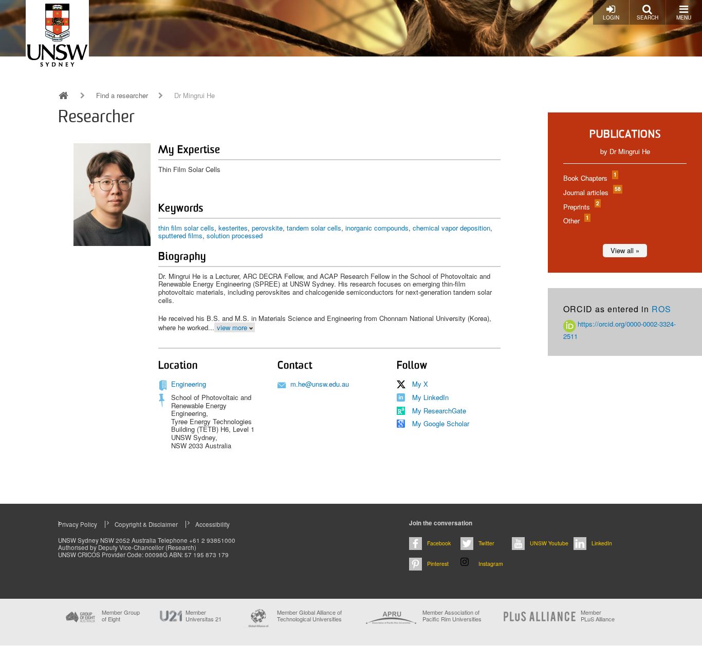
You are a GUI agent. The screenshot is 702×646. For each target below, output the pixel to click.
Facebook (439, 543)
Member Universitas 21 (203, 615)
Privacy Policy (77, 524)
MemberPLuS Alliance (598, 615)
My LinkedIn (430, 397)
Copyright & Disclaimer (146, 524)
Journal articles (591, 192)
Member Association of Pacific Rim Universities (452, 616)
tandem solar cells (314, 228)
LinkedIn (602, 543)
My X (420, 384)
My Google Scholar (440, 423)
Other (575, 220)
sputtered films (180, 235)
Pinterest (438, 563)
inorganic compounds (377, 228)
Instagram (490, 563)
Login (611, 17)
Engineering (188, 384)
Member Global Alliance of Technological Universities (309, 616)
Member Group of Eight (121, 615)
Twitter (486, 543)
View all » (625, 250)
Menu (683, 17)
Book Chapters (589, 178)
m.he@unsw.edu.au (319, 384)
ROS (661, 309)
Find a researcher (122, 95)
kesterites (233, 228)
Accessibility (212, 524)
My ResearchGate (439, 410)
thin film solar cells (186, 228)
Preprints (580, 207)
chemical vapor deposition (451, 228)
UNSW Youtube (549, 543)
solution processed (235, 235)
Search (647, 17)
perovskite (267, 228)
